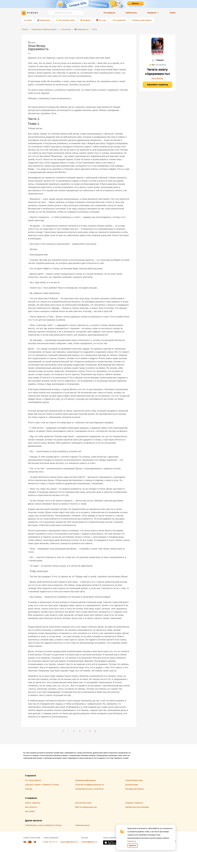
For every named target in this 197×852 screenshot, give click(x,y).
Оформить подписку (157, 84)
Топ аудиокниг (119, 20)
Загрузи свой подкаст (142, 20)
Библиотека (131, 13)
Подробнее (131, 841)
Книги (29, 20)
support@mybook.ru (69, 842)
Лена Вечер (157, 78)
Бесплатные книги (66, 20)
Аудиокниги (45, 20)
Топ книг (102, 20)
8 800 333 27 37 (50, 842)
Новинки (87, 20)
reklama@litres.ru (89, 842)
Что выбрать (109, 13)
